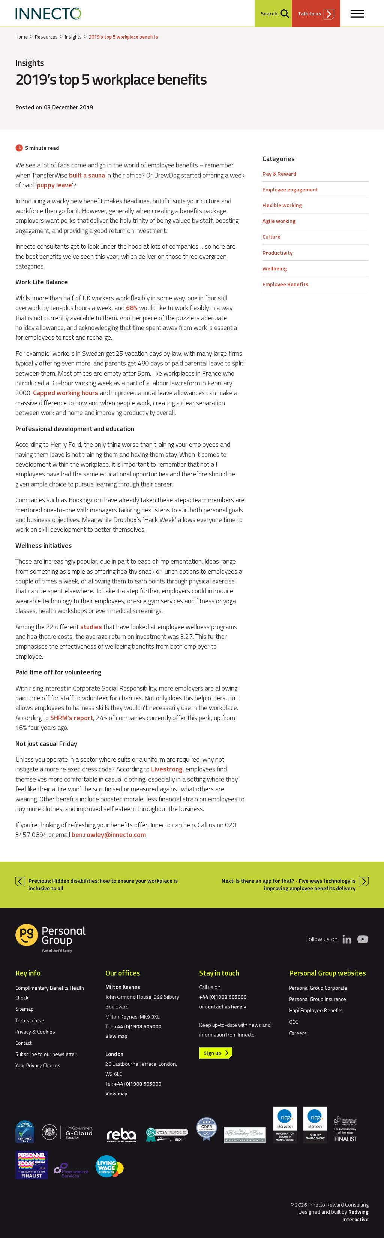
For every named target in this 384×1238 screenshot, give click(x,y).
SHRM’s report (71, 718)
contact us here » (225, 1006)
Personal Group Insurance (317, 999)
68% (132, 308)
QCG (293, 1022)
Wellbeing (274, 268)
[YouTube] (363, 939)
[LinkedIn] (347, 939)
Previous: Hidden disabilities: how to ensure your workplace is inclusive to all (103, 884)
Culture (271, 237)
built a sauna (87, 175)
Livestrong (167, 769)
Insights (73, 36)
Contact (23, 1043)
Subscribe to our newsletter (45, 1054)
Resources (46, 36)
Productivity (277, 253)
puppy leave (54, 185)
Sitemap (24, 1009)
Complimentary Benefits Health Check (49, 992)
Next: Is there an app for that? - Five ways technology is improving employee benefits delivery (289, 884)
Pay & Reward (279, 174)
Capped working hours (66, 393)
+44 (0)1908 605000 (137, 1026)
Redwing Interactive (355, 1215)
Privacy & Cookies (35, 1031)
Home (21, 36)
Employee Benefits (285, 284)
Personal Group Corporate (318, 988)
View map (116, 1036)
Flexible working (282, 205)
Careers (298, 1033)
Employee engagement (290, 189)
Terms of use (29, 1020)
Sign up (212, 1053)
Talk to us (309, 13)
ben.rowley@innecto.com (109, 834)
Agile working (279, 221)
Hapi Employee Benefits (316, 1010)
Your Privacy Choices (37, 1065)
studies (92, 627)
